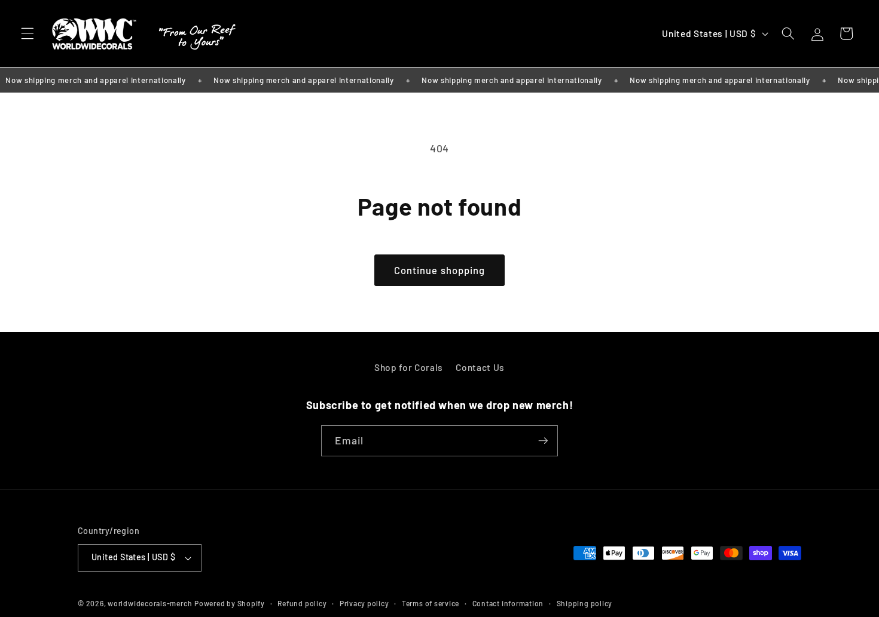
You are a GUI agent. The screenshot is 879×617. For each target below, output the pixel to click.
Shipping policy (585, 603)
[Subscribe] (543, 440)
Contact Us (480, 367)
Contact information (508, 603)
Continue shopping (440, 270)
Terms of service (430, 603)
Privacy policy (364, 603)
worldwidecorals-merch (150, 603)
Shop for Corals (408, 367)
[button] (27, 33)
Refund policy (301, 603)
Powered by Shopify (229, 603)
